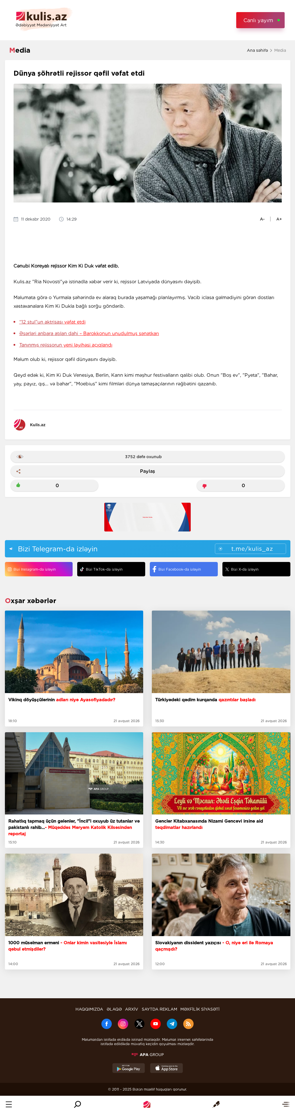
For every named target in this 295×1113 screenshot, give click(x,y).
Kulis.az (38, 424)
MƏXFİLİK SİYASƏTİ (200, 1009)
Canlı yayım (258, 20)
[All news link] (285, 1104)
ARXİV (131, 1009)
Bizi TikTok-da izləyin (104, 569)
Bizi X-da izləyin (244, 569)
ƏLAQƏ (114, 1009)
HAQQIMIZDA (89, 1009)
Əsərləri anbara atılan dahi (89, 333)
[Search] (77, 1104)
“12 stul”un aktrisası (52, 322)
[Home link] (146, 1104)
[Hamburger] (9, 1104)
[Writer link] (216, 1104)
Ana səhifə (257, 50)
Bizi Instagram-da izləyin (35, 569)
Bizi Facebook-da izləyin (179, 569)
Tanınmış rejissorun (65, 345)
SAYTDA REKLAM (159, 1009)
